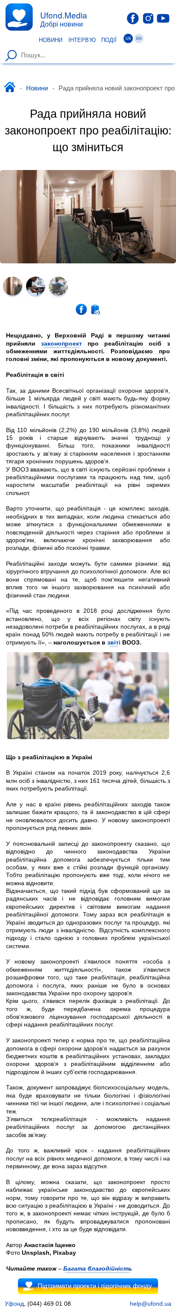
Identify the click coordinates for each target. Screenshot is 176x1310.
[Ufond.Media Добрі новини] (19, 17)
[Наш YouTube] (163, 18)
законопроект (61, 343)
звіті (113, 642)
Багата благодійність (97, 1268)
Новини (50, 40)
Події (109, 40)
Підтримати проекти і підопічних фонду (95, 1286)
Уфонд (14, 1303)
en (139, 38)
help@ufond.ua (150, 1303)
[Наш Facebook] (132, 18)
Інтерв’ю (82, 40)
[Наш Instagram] (148, 18)
